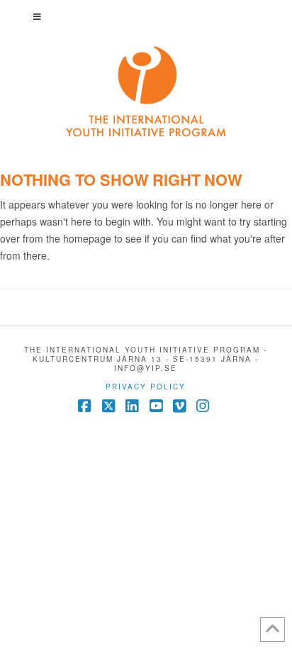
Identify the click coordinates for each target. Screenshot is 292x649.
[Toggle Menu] (146, 16)
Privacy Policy (146, 387)
